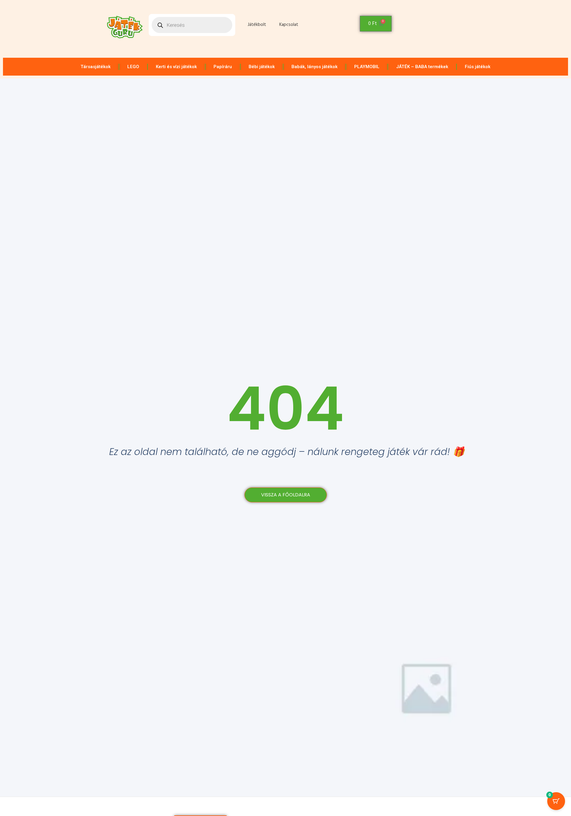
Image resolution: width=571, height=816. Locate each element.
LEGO (133, 66)
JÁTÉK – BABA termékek (422, 66)
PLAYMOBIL (366, 66)
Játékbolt (257, 24)
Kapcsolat (288, 24)
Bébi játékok (262, 66)
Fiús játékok (477, 66)
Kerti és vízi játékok (176, 66)
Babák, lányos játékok (314, 66)
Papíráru (223, 66)
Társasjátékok (96, 66)
